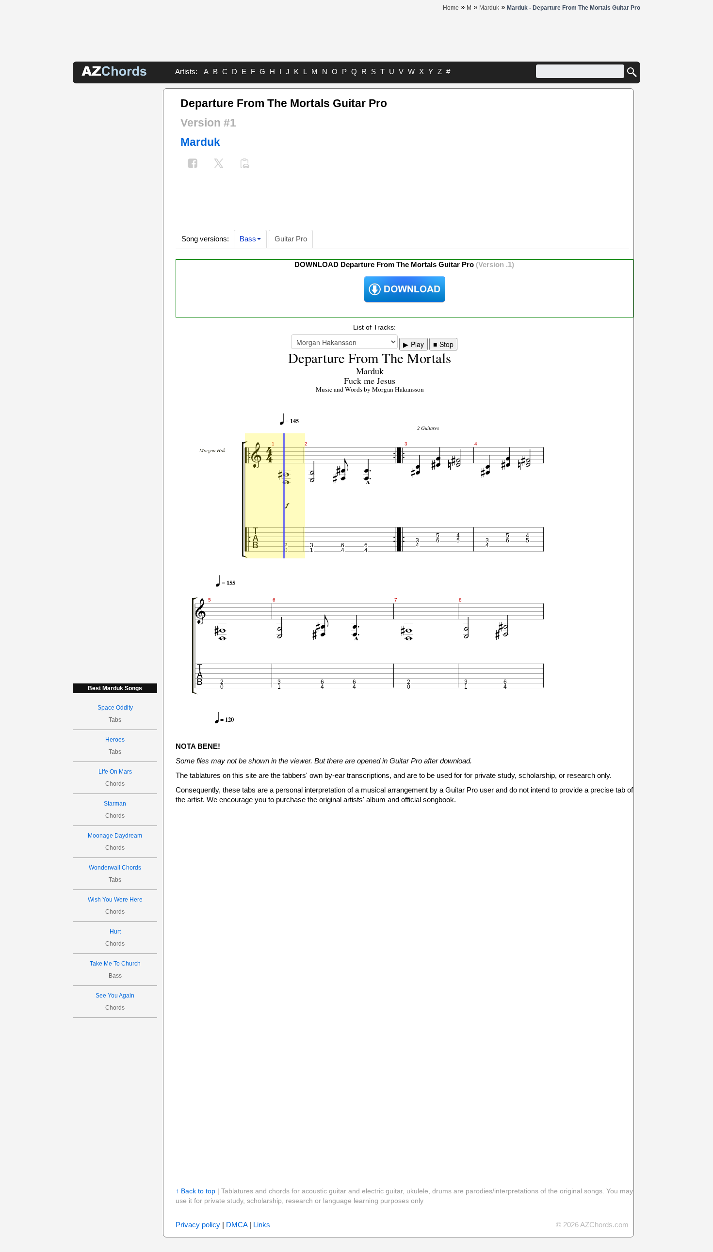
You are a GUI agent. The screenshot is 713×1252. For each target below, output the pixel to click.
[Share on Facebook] (192, 164)
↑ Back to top (195, 1191)
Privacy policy (198, 1224)
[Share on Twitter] (219, 164)
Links (261, 1224)
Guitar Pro (291, 239)
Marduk (200, 142)
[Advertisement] (115, 233)
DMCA (236, 1224)
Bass (248, 239)
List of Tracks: (374, 327)
